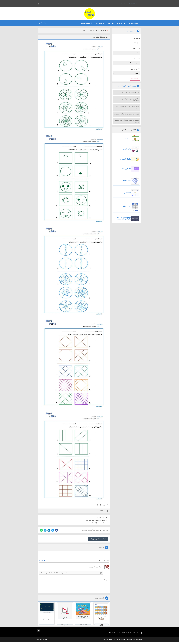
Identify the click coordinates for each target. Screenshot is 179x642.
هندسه (92, 523)
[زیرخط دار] (46, 573)
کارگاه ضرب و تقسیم (125, 169)
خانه (105, 31)
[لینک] (62, 573)
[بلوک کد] (59, 573)
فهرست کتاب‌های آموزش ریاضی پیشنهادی (126, 114)
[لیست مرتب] (51, 573)
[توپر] (41, 573)
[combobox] (91, 3)
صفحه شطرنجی (126, 181)
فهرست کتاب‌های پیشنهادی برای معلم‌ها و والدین (126, 121)
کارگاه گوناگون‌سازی (125, 159)
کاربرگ (94, 518)
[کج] (44, 573)
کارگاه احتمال (127, 193)
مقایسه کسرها (127, 149)
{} (64, 572)
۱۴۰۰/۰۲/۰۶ (83, 624)
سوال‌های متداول (85, 23)
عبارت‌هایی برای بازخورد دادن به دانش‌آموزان (129, 99)
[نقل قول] (57, 573)
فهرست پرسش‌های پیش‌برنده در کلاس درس (127, 107)
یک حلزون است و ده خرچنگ (101, 624)
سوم (96, 520)
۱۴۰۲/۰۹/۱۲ (46, 619)
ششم (87, 520)
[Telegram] (38, 630)
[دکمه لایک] (107, 505)
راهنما (109, 23)
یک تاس (65, 618)
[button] (56, 530)
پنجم (90, 520)
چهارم (93, 520)
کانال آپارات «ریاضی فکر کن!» (130, 92)
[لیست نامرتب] (54, 573)
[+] (67, 572)
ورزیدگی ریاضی (47, 612)
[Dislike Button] (100, 505)
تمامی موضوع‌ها (99, 523)
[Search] (37, 3)
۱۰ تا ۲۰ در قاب (127, 206)
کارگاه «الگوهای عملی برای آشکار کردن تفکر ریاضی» (123, 218)
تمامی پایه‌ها (101, 520)
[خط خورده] (49, 573)
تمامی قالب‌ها (99, 31)
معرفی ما (119, 23)
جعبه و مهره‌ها (127, 138)
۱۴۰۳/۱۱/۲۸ (65, 625)
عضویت (41, 561)
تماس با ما (99, 23)
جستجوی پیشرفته (134, 23)
